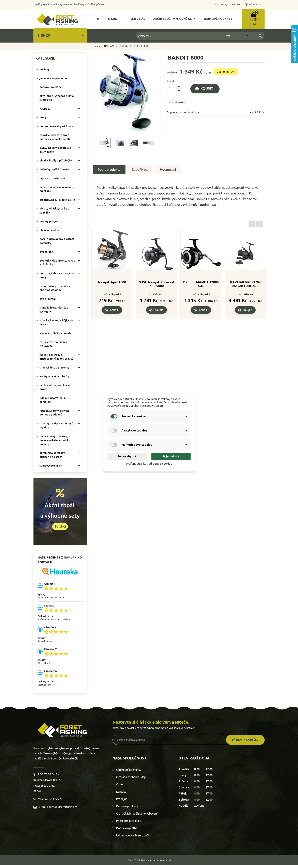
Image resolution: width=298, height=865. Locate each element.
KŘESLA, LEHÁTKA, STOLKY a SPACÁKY (54, 210)
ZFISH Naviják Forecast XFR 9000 (156, 284)
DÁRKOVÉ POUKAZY (50, 86)
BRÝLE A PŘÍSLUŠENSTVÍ (52, 178)
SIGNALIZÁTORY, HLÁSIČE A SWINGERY (54, 309)
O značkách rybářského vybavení (137, 813)
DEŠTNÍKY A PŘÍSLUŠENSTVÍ (55, 169)
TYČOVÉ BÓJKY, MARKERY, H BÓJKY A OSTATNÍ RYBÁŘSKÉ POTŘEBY (55, 440)
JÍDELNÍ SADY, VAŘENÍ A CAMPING (53, 399)
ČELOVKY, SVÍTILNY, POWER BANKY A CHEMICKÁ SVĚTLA (55, 136)
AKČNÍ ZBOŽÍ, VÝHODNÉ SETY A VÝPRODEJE (57, 97)
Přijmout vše (171, 456)
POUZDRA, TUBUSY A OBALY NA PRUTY (57, 275)
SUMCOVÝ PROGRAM (51, 465)
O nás (119, 784)
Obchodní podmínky (128, 769)
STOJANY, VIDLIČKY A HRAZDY (55, 333)
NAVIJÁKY (45, 108)
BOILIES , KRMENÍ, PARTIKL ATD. (57, 126)
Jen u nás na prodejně (53, 78)
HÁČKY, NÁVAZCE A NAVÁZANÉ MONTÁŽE (57, 189)
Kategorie (45, 58)
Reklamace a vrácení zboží (132, 835)
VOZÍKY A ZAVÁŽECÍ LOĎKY (54, 376)
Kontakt (121, 791)
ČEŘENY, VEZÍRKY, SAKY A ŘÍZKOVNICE (54, 344)
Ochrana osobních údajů (131, 777)
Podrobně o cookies (128, 820)
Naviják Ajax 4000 (112, 282)
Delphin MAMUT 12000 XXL (201, 284)
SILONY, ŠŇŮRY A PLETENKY (54, 367)
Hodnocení (168, 169)
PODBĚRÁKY (46, 251)
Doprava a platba (126, 828)
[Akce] (60, 511)
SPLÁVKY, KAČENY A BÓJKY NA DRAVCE (56, 322)
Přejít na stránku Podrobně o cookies (149, 463)
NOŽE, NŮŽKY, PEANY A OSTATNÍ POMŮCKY (57, 240)
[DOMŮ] (98, 19)
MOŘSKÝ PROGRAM (50, 221)
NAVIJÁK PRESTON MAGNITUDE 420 (245, 284)
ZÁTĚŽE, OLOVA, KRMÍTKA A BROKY (55, 387)
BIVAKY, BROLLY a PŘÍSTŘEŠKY (56, 160)
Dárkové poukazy (127, 806)
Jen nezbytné (127, 456)
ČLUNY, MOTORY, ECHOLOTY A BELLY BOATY (55, 149)
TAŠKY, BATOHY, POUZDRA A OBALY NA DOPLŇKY (55, 288)
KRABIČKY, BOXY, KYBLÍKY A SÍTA (57, 199)
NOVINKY (44, 69)
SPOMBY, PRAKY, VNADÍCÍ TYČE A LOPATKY (58, 425)
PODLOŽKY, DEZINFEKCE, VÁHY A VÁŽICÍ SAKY (58, 262)
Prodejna (121, 799)
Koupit (206, 88)
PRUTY (43, 117)
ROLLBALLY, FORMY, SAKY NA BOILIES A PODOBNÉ (55, 412)
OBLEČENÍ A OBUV (50, 230)
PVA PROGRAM (48, 298)
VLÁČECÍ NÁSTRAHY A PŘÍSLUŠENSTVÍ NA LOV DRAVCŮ (56, 356)
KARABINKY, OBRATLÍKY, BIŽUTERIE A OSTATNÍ (52, 454)
